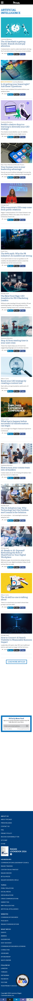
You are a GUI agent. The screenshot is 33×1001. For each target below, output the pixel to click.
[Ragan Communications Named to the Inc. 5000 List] (22, 980)
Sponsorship (6, 957)
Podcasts (4, 921)
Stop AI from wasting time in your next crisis (14, 341)
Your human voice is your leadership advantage (13, 168)
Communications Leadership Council (15, 862)
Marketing (5, 902)
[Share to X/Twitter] (10, 999)
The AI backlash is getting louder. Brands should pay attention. (13, 43)
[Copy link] (29, 999)
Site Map (4, 840)
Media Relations (7, 895)
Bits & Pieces (5, 876)
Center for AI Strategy (9, 869)
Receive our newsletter (10, 837)
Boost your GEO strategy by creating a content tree (13, 382)
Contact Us (5, 826)
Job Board (5, 953)
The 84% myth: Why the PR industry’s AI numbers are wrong (16, 254)
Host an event (6, 943)
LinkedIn (4, 968)
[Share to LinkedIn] (16, 999)
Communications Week (9, 917)
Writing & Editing (7, 905)
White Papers (6, 960)
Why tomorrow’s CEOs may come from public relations (16, 208)
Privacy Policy (6, 833)
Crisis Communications (9, 898)
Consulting (5, 950)
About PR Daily (6, 819)
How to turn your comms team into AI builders (15, 468)
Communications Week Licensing (13, 946)
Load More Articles (16, 662)
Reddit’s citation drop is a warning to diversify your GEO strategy (15, 126)
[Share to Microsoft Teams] (23, 999)
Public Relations (7, 888)
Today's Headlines (7, 728)
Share (10, 54)
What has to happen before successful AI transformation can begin (15, 423)
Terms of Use (26, 728)
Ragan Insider (6, 873)
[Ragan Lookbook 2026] (14, 851)
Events (3, 932)
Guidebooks (5, 939)
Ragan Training (7, 866)
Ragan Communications (10, 924)
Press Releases (6, 823)
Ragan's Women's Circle (10, 880)
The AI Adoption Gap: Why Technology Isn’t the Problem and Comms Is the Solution (15, 510)
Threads (4, 972)
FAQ (2, 830)
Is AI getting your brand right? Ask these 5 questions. (15, 85)
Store (3, 843)
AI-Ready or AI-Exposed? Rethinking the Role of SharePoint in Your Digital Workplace (13, 553)
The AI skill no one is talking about (14, 598)
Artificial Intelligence (9, 909)
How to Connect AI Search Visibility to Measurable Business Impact (16, 639)
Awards (4, 936)
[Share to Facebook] (3, 999)
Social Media (6, 891)
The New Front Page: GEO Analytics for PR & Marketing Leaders (14, 298)
